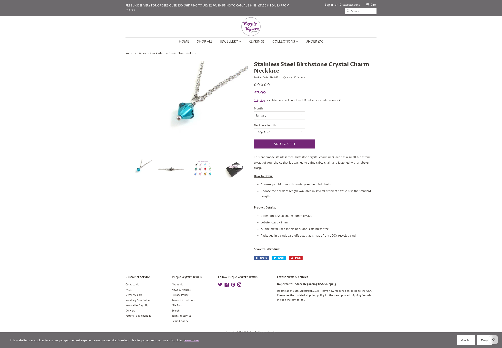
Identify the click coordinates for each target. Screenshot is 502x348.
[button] (262, 84)
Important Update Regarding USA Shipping (306, 284)
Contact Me (132, 284)
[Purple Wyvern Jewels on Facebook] (226, 285)
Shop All (205, 41)
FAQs (129, 290)
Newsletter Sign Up (137, 305)
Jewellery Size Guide (138, 300)
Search (176, 310)
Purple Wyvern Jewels (262, 332)
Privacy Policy (180, 295)
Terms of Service (181, 315)
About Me (177, 284)
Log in (329, 5)
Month (258, 108)
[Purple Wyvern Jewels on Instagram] (239, 285)
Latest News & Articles (292, 277)
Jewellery (229, 41)
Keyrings (257, 41)
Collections (284, 41)
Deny (484, 340)
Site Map (177, 305)
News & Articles (181, 290)
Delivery (130, 310)
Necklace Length (265, 125)
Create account (349, 5)
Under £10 (314, 41)
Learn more (191, 340)
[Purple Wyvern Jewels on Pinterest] (233, 285)
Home (184, 41)
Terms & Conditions (184, 300)
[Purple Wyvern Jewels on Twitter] (220, 285)
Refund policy (180, 321)
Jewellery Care (134, 295)
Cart (373, 5)
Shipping (259, 100)
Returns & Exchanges (138, 315)
